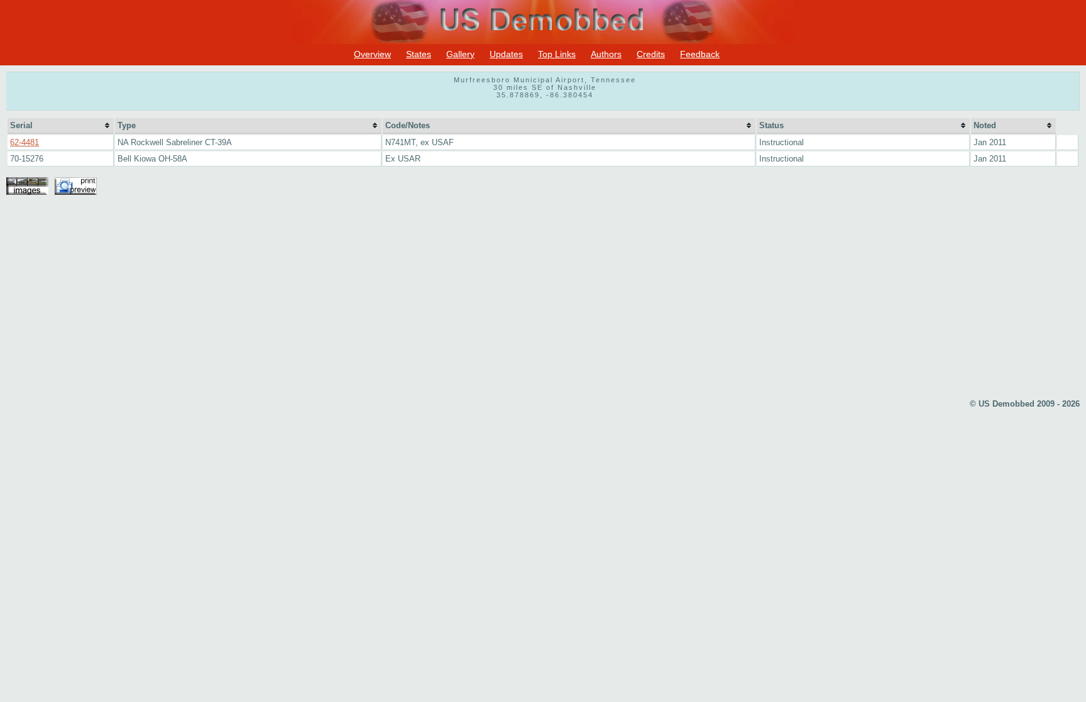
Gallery (460, 54)
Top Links (557, 54)
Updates (506, 54)
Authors (606, 54)
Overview (372, 54)
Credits (651, 54)
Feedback (700, 54)
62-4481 (24, 142)
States (418, 54)
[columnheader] (61, 126)
